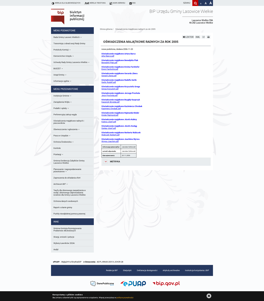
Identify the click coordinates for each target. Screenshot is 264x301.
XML (198, 37)
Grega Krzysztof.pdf (110, 89)
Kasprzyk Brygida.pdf (110, 102)
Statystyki (127, 270)
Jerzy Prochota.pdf (109, 95)
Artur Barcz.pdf (107, 56)
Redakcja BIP (112, 270)
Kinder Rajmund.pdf (109, 115)
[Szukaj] (195, 3)
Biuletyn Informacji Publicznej (76, 16)
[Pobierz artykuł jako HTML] (203, 37)
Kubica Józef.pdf (108, 122)
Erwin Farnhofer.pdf (109, 69)
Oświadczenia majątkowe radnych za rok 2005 (135, 29)
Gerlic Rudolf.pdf (108, 82)
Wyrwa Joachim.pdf (110, 141)
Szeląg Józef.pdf (108, 128)
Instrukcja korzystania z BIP (197, 270)
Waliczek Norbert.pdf (110, 135)
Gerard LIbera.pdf (109, 76)
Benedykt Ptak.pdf (109, 62)
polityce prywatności (124, 298)
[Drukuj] (208, 37)
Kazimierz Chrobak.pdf (111, 108)
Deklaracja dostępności (147, 270)
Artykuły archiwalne (171, 270)
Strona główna (106, 29)
